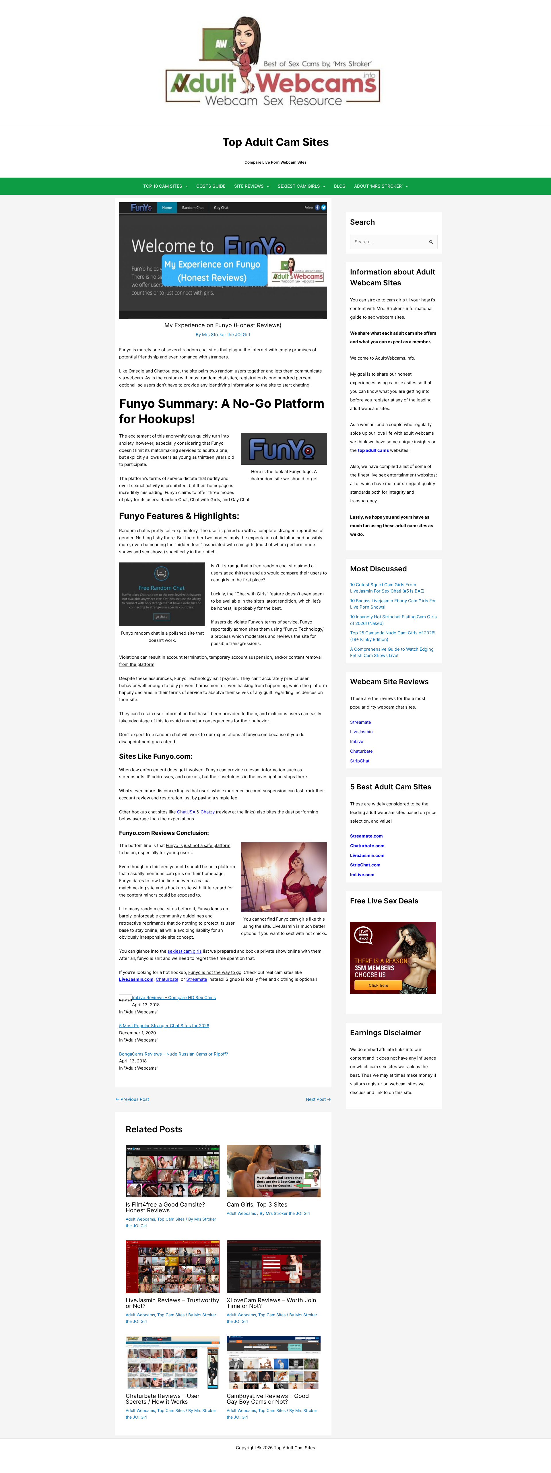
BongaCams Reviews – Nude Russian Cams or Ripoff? (173, 1054)
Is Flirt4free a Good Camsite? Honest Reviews (165, 1207)
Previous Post (132, 1099)
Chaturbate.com (367, 845)
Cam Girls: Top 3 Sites (257, 1204)
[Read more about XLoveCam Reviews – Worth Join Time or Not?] (274, 1266)
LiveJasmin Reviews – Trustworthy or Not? (172, 1303)
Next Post (318, 1099)
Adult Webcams (140, 1219)
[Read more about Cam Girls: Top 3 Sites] (274, 1170)
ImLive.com (362, 874)
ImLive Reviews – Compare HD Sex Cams (174, 997)
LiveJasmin (361, 731)
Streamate (360, 722)
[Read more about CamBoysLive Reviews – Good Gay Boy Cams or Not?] (274, 1362)
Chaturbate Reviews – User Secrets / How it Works (162, 1398)
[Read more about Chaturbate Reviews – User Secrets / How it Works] (173, 1362)
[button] (185, 186)
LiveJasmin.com (367, 855)
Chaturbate (361, 751)
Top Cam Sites (171, 1219)
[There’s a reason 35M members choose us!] (393, 957)
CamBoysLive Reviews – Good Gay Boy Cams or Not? (268, 1398)
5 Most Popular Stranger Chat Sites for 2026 (164, 1025)
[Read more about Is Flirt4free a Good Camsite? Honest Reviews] (173, 1170)
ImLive (356, 741)
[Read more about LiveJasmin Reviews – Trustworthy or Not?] (173, 1266)
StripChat (359, 761)
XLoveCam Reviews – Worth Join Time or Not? (271, 1303)
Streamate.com (366, 836)
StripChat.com (365, 865)
